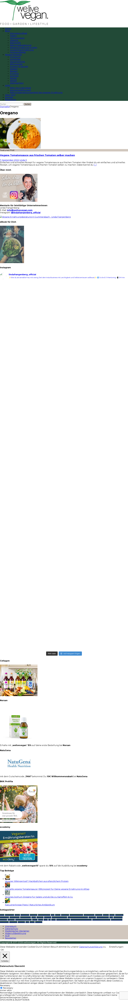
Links (7, 85)
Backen (14, 71)
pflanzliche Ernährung (23, 920)
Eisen (52, 915)
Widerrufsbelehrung (15, 933)
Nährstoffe (15, 43)
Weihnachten (17, 83)
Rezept (40, 920)
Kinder (33, 917)
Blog (7, 31)
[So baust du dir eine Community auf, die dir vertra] (31, 613)
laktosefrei (47, 917)
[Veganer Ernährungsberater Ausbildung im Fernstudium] (19, 861)
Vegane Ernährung (63, 920)
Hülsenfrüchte (15, 917)
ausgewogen (9, 915)
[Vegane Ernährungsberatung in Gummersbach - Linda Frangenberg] (35, 217)
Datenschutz (11, 928)
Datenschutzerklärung (91, 947)
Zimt (27, 922)
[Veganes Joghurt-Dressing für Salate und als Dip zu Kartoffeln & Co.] (7, 894)
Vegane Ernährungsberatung (81, 920)
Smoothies (15, 59)
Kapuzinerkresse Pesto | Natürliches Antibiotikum (30, 905)
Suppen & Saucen (19, 66)
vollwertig (21, 922)
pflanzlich (11, 920)
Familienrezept (89, 915)
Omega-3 (3, 920)
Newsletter (10, 99)
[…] (95, 165)
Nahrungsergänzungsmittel (78, 917)
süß (49, 920)
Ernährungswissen (76, 915)
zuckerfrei (38, 922)
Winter (13, 81)
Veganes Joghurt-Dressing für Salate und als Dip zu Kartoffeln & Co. (39, 897)
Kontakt (9, 97)
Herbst (13, 78)
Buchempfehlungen (20, 90)
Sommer (14, 76)
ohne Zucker (118, 917)
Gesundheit (119, 915)
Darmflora (33, 915)
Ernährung (65, 915)
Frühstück (15, 57)
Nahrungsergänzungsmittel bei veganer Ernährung (36, 92)
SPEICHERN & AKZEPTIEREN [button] (14, 1000)
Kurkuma (40, 917)
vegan (53, 920)
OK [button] (2, 950)
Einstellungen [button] (116, 947)
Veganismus (4, 922)
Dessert (14, 69)
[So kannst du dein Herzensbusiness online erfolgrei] (31, 315)
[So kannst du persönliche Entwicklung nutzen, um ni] (96, 317)
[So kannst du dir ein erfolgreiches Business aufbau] (96, 480)
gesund (112, 915)
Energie (57, 915)
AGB (7, 936)
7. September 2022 (9, 160)
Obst (111, 917)
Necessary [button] (5, 985)
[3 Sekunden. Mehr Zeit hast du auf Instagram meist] (31, 548)
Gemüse (106, 915)
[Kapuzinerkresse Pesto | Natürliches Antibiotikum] (7, 902)
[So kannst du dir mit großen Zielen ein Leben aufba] (96, 599)
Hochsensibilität (18, 52)
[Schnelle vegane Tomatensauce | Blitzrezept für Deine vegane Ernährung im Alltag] (7, 887)
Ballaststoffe (24, 915)
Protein (35, 920)
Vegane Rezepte (13, 54)
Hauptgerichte (17, 62)
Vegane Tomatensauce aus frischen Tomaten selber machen (37, 155)
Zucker (32, 922)
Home (8, 28)
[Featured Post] (20, 148)
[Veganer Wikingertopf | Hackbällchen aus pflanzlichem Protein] (7, 879)
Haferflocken (4, 917)
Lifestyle (14, 40)
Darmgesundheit (18, 33)
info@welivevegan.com (19, 210)
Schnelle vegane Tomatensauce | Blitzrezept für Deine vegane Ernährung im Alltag (47, 889)
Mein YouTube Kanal (20, 88)
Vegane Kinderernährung (101, 920)
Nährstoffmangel (102, 917)
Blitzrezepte (16, 64)
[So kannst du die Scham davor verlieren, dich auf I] (96, 397)
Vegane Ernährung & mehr (23, 47)
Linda (22, 160)
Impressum (10, 926)
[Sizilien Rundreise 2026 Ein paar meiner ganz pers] (96, 539)
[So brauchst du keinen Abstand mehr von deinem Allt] (31, 382)
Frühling (14, 73)
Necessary (8, 988)
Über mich (10, 95)
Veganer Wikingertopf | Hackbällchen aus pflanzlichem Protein (36, 881)
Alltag (2, 915)
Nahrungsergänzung (21, 45)
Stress (46, 920)
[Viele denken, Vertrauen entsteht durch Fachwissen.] (31, 479)
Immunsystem (17, 38)
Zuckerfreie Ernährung (22, 50)
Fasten (13, 36)
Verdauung (13, 922)
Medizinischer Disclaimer (17, 931)
